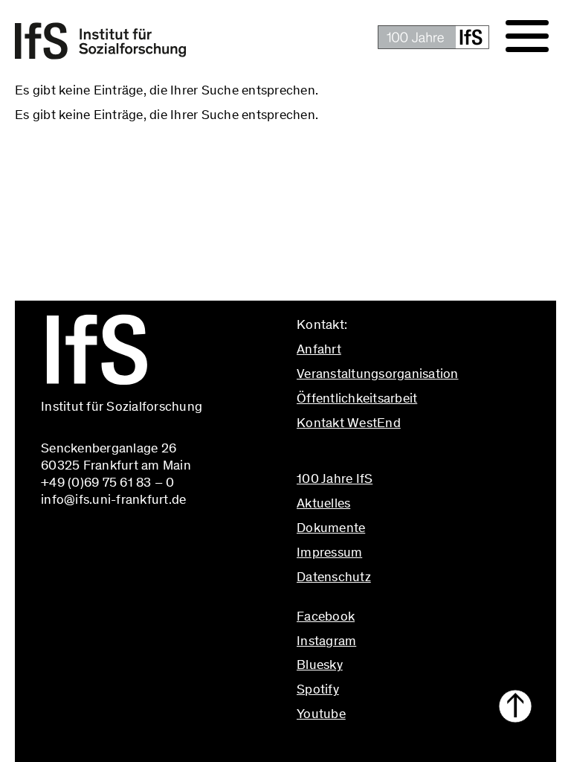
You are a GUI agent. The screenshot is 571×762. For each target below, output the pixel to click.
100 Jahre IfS (334, 478)
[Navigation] (527, 36)
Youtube (321, 713)
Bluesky (320, 664)
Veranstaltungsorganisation (378, 373)
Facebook (326, 616)
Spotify (318, 689)
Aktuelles (323, 503)
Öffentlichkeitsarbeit (357, 398)
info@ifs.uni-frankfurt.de (369, 454)
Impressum (329, 552)
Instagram (326, 641)
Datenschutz (334, 577)
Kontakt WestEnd (349, 422)
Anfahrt (319, 349)
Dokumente (331, 527)
